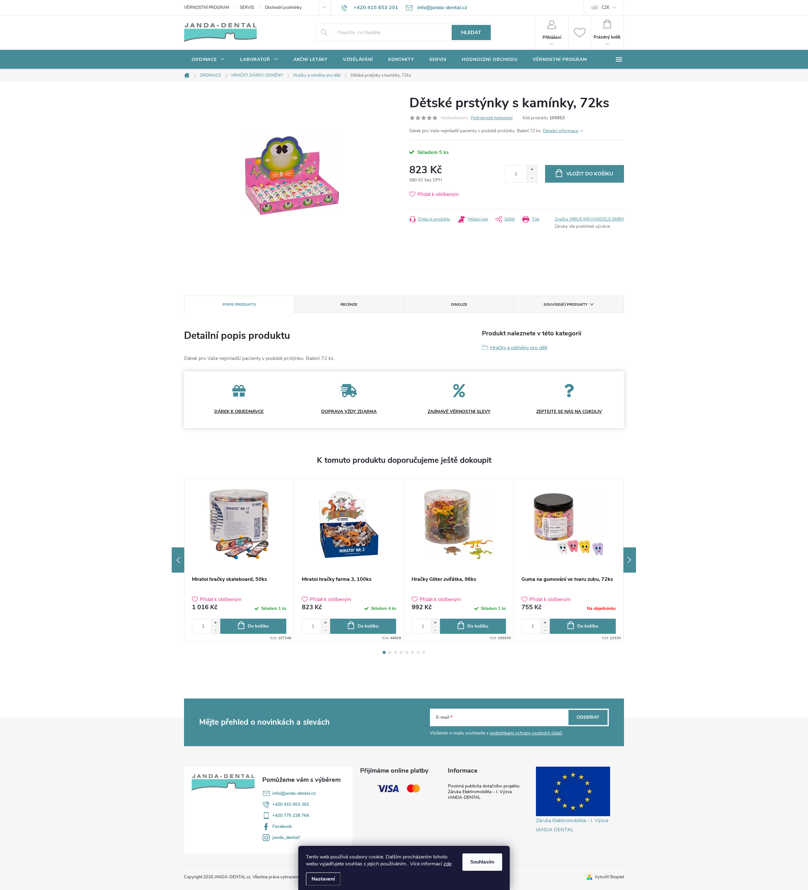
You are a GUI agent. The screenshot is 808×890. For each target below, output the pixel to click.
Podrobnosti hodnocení (492, 118)
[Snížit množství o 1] (532, 178)
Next (629, 560)
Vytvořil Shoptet (609, 877)
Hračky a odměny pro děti (518, 347)
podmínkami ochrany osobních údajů (526, 733)
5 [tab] (406, 652)
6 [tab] (412, 652)
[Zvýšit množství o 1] (532, 169)
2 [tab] (389, 652)
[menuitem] (208, 59)
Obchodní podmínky (283, 7)
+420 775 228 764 (290, 815)
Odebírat (588, 717)
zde (447, 863)
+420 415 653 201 (290, 804)
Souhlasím (482, 861)
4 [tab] (401, 652)
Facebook (282, 826)
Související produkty (565, 304)
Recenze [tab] (349, 304)
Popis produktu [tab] (239, 304)
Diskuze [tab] (459, 304)
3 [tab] (395, 652)
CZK (605, 7)
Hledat (471, 32)
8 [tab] (423, 652)
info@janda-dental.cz (294, 793)
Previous (178, 560)
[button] (215, 622)
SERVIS (247, 7)
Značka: (589, 219)
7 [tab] (418, 652)
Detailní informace (560, 131)
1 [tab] (384, 652)
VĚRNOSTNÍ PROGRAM (206, 7)
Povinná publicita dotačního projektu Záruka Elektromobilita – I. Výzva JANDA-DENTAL (484, 791)
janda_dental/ (286, 837)
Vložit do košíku (589, 173)
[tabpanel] (239, 560)
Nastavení (323, 878)
